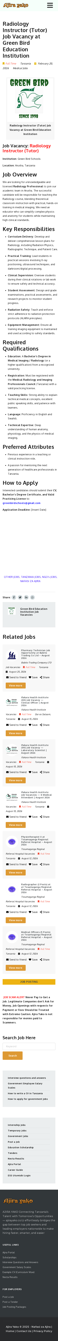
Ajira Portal (14, 1164)
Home (10, 1331)
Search (13, 1055)
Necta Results (16, 1158)
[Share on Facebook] (14, 597)
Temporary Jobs (17, 1130)
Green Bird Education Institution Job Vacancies (33, 611)
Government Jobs (18, 1136)
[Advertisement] (29, 543)
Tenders (12, 1153)
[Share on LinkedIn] (26, 597)
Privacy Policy (43, 1331)
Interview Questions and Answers (20, 1262)
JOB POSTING (29, 981)
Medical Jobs (20, 68)
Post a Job (14, 1142)
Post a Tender (10, 1302)
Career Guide (15, 1170)
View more (15, 685)
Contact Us (24, 1331)
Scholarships (9, 1257)
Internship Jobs (17, 1125)
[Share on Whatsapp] (32, 597)
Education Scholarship (21, 1147)
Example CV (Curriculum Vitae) (19, 1272)
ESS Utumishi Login (19, 1175)
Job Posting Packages (14, 1307)
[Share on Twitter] (20, 597)
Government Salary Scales (17, 1267)
